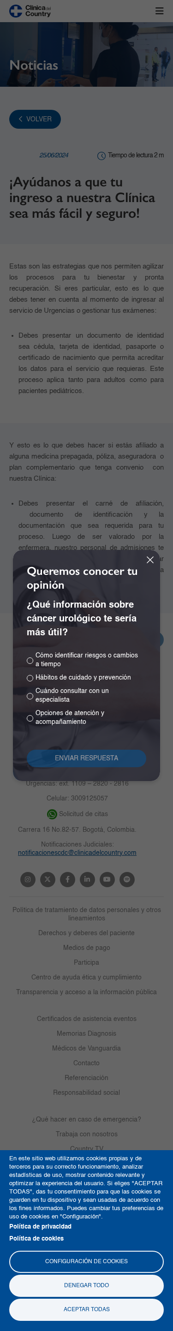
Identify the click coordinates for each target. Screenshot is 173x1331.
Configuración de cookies (86, 1262)
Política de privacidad (40, 1227)
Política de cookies (36, 1239)
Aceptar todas (87, 1310)
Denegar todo (86, 1286)
